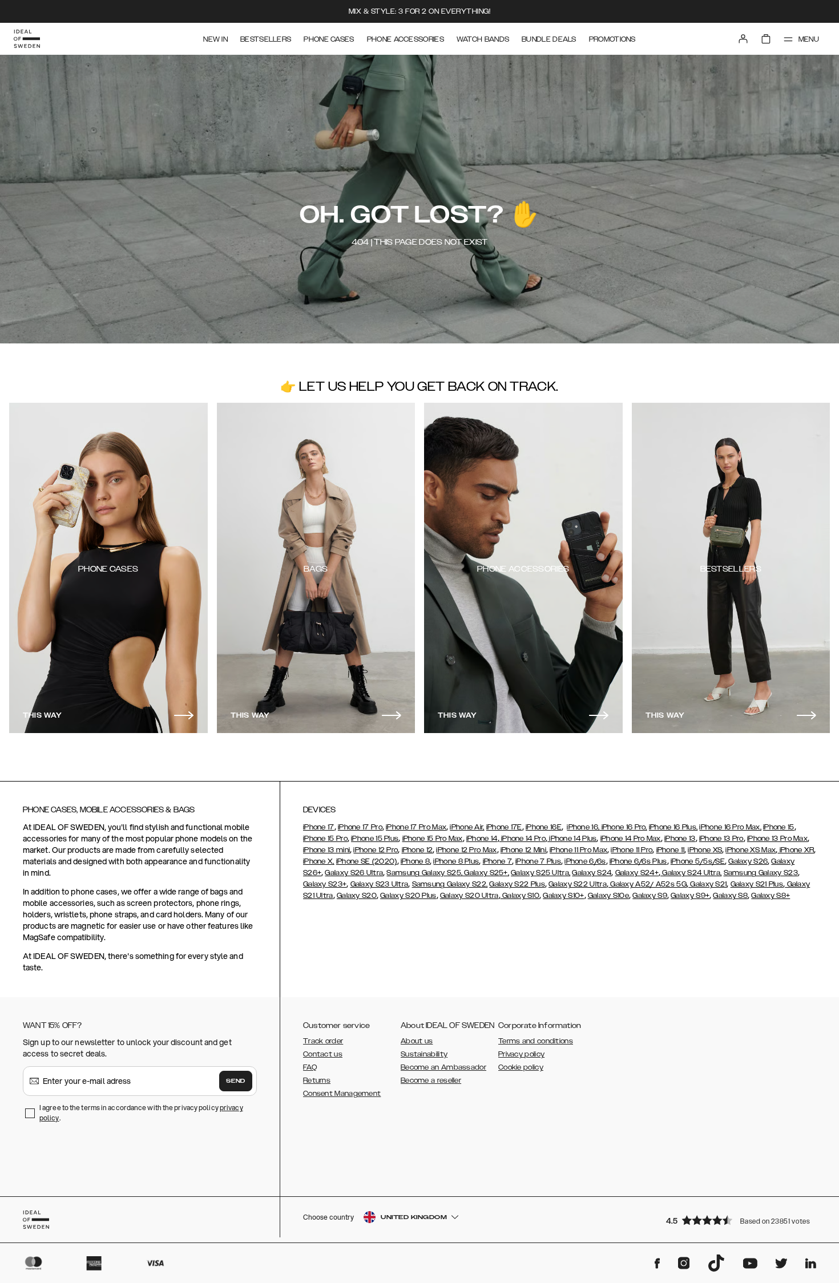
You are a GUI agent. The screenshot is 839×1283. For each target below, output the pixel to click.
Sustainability (424, 1054)
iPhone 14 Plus (572, 839)
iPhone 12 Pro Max (466, 850)
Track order (323, 1041)
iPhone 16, (583, 827)
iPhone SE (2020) (366, 861)
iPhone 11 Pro (631, 850)
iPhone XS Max (750, 850)
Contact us (322, 1054)
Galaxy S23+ (324, 884)
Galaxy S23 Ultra (379, 884)
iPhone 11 (670, 850)
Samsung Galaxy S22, (450, 884)
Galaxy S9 (649, 896)
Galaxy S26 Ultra (354, 873)
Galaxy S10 (520, 896)
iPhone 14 (482, 839)
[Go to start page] (27, 39)
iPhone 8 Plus (456, 861)
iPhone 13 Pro (721, 839)
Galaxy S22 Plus (517, 884)
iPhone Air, (467, 827)
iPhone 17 (318, 827)
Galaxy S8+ (770, 896)
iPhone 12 (417, 850)
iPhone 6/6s (585, 861)
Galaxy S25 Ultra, (540, 873)
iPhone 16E (544, 827)
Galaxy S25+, (485, 873)
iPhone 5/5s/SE (698, 861)
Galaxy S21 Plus (757, 884)
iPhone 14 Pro (522, 839)
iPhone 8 (415, 861)
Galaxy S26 (748, 861)
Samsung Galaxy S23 (761, 873)
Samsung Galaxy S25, (424, 873)
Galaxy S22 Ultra (577, 884)
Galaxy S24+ (637, 873)
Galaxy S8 (730, 896)
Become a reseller (431, 1080)
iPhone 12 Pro (375, 850)
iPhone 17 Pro (360, 827)
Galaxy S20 (357, 896)
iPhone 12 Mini (523, 850)
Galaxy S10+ (563, 896)
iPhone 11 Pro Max (578, 850)
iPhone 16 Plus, (673, 827)
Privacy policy (521, 1054)
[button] (742, 1220)
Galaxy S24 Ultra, (690, 873)
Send (235, 1081)
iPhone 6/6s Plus (638, 861)
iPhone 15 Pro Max (432, 839)
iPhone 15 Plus (374, 839)
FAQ (310, 1067)
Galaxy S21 (707, 884)
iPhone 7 (497, 861)
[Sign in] (743, 38)
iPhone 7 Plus (538, 861)
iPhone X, (318, 861)
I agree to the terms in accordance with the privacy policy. (141, 1113)
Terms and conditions (535, 1041)
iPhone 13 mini (326, 850)
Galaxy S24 (591, 873)
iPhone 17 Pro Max (416, 827)
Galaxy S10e (608, 896)
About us (417, 1041)
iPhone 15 (778, 827)
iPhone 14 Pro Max (630, 839)
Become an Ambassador (443, 1067)
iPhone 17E (504, 827)
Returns (316, 1080)
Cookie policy (520, 1067)
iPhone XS (705, 850)
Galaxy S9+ (690, 896)
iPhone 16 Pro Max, (730, 827)
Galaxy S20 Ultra (469, 896)
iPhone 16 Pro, (623, 827)
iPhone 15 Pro (325, 839)
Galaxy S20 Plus (408, 896)
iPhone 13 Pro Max (777, 839)
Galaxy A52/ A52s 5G (647, 884)
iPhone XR (795, 850)
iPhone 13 (680, 839)
